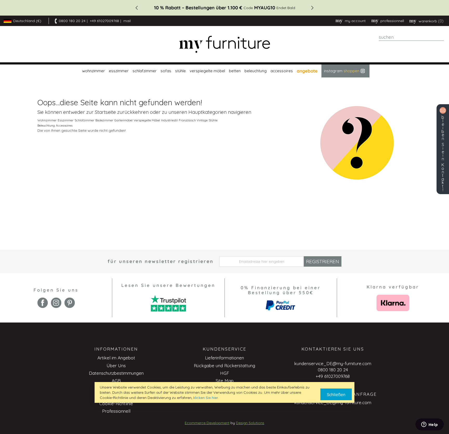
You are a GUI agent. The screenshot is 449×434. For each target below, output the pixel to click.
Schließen (336, 394)
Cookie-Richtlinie (116, 403)
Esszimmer (66, 120)
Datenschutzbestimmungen (116, 373)
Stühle (213, 120)
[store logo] (224, 44)
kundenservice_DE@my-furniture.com (332, 363)
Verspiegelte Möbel (147, 120)
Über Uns (116, 365)
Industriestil (169, 120)
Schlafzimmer (84, 120)
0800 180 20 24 (72, 20)
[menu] (224, 70)
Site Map (225, 380)
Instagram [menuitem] (341, 70)
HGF (224, 373)
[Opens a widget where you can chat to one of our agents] (429, 424)
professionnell (392, 20)
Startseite (105, 112)
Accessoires (64, 125)
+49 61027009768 (104, 20)
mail (127, 20)
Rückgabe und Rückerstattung (224, 365)
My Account (355, 20)
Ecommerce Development (207, 422)
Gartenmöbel (123, 120)
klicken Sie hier (205, 397)
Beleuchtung (46, 125)
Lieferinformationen (224, 357)
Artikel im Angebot (116, 357)
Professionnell (116, 411)
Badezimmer (104, 120)
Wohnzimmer (47, 120)
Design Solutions (250, 422)
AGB (116, 380)
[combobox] (411, 37)
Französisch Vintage (193, 120)
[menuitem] (93, 70)
